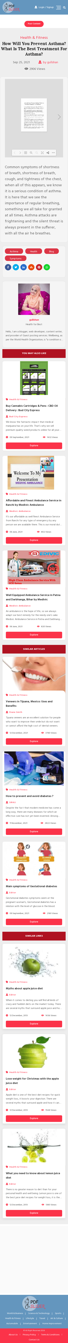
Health (33, 252)
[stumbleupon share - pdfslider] (31, 267)
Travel (42, 1318)
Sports (58, 1313)
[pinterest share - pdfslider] (39, 267)
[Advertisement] (34, 1259)
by (50, 62)
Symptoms (16, 259)
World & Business (15, 1313)
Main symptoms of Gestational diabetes (31, 886)
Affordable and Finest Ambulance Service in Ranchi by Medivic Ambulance (33, 502)
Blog (51, 252)
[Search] (64, 8)
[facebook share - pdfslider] (8, 267)
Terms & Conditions (50, 1335)
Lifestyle (30, 1318)
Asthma (14, 252)
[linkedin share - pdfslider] (23, 267)
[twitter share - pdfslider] (16, 267)
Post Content (34, 23)
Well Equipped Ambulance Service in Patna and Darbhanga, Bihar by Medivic (33, 597)
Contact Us (34, 1340)
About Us (13, 1335)
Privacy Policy (29, 1335)
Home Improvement (52, 1323)
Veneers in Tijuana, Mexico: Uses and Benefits (29, 703)
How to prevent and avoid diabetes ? (29, 796)
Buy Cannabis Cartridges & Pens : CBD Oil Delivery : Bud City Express (32, 408)
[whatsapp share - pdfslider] (47, 267)
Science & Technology (39, 1313)
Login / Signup (46, 7)
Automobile (12, 1323)
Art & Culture (56, 1318)
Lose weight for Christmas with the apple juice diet (32, 1081)
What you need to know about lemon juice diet (33, 1175)
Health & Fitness (34, 38)
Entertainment (30, 1323)
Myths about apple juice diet (24, 988)
